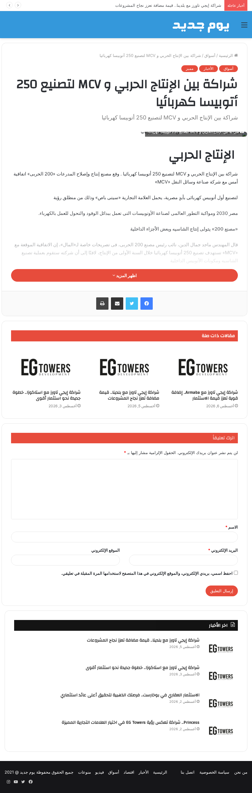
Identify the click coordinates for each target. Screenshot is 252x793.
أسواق (209, 55)
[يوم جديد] (201, 24)
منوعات (84, 772)
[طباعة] (102, 303)
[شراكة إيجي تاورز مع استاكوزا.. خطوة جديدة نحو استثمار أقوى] (46, 367)
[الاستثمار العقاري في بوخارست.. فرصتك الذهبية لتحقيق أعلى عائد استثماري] (221, 703)
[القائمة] (244, 27)
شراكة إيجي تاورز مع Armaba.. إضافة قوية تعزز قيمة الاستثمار (204, 395)
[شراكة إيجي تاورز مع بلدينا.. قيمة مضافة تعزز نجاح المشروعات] (124, 367)
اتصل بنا (188, 772)
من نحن (240, 772)
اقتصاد (129, 772)
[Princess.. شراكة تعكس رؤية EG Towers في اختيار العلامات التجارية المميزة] (221, 730)
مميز (189, 68)
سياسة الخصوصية (214, 772)
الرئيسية (226, 55)
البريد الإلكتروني (223, 550)
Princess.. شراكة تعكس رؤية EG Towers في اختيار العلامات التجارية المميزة (130, 723)
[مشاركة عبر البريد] (117, 303)
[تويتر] (132, 303)
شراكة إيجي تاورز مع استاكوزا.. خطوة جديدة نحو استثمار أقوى (47, 395)
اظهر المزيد (126, 275)
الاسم (231, 527)
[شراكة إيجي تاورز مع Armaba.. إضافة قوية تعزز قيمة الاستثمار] (203, 367)
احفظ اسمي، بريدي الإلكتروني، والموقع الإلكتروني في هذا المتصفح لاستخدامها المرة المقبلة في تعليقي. (147, 573)
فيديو (99, 772)
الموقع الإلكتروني (105, 550)
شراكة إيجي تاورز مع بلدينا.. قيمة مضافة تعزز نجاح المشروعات (129, 395)
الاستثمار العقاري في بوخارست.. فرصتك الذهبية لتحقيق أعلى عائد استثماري (130, 695)
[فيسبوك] (146, 303)
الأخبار (208, 68)
